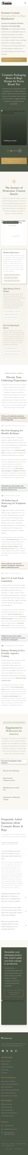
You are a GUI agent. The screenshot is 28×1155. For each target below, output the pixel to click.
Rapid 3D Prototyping (6, 1107)
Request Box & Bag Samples (14, 59)
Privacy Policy (9, 1149)
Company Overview (6, 1061)
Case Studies (4, 1072)
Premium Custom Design (7, 1110)
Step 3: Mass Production (7, 1087)
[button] (11, 150)
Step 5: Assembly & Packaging (8, 1093)
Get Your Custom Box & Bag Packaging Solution (14, 160)
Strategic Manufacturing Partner (9, 1113)
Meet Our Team (5, 1064)
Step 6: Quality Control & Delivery (9, 1095)
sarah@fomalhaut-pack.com (10, 1129)
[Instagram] (15, 1051)
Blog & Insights (4, 1069)
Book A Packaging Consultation (14, 993)
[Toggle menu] (25, 3)
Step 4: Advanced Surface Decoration (10, 1090)
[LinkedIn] (2, 1051)
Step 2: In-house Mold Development (10, 1084)
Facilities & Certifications (7, 1067)
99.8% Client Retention (6, 1104)
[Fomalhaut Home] (6, 3)
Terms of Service (18, 1149)
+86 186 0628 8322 (8, 1125)
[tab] (14, 266)
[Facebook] (7, 1051)
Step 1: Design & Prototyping (8, 1081)
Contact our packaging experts (9, 842)
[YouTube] (11, 1051)
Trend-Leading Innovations (7, 1115)
